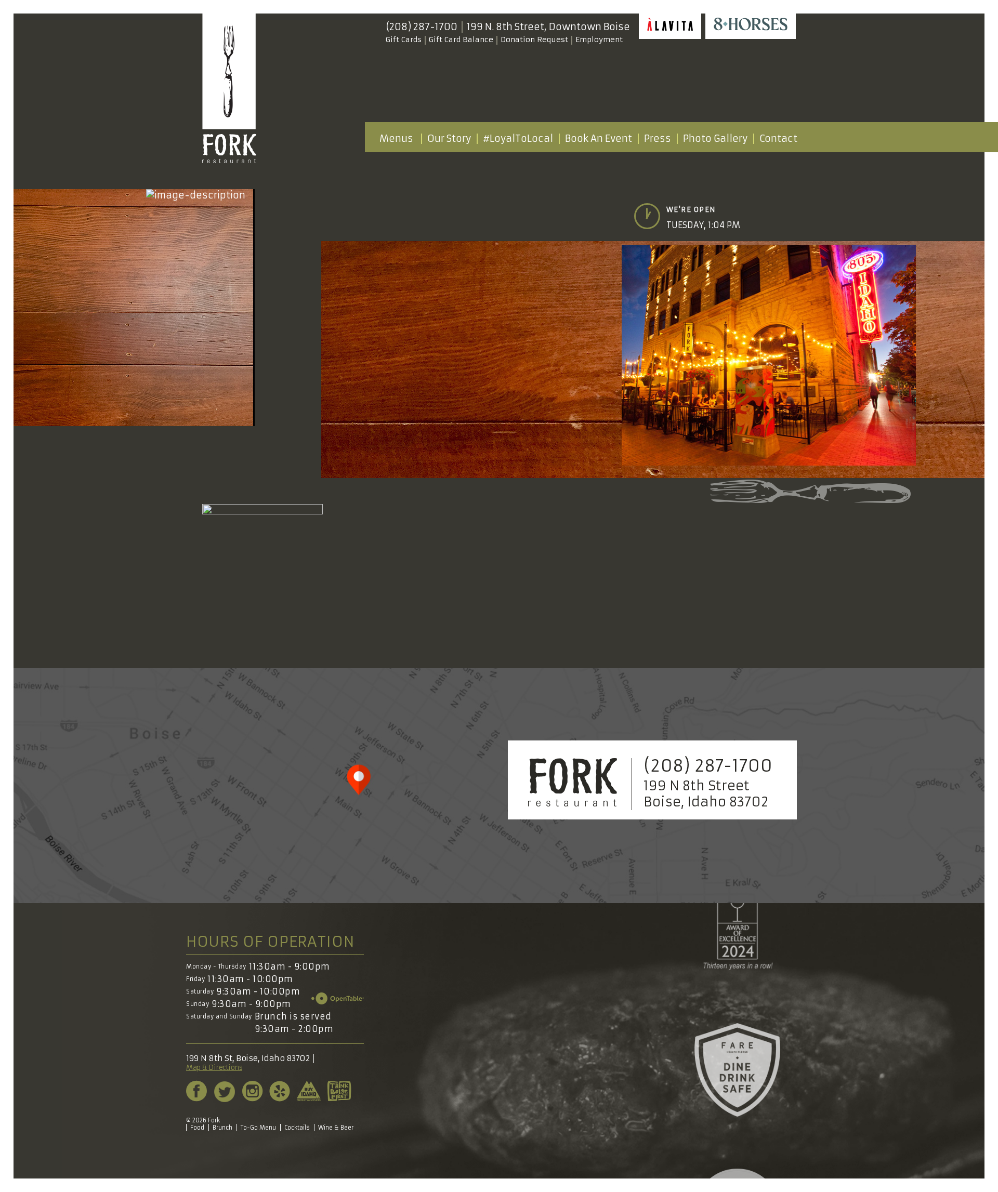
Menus (396, 138)
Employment (599, 39)
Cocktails (297, 1127)
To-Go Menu (258, 1127)
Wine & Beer (335, 1127)
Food (197, 1127)
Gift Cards (404, 39)
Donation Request (534, 39)
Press (657, 138)
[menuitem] (396, 138)
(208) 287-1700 (421, 27)
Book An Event (598, 138)
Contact (778, 138)
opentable (337, 998)
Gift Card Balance (461, 39)
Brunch (222, 1127)
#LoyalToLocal (518, 138)
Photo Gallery (715, 138)
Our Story (449, 138)
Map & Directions (214, 1067)
